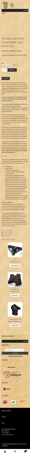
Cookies (4, 416)
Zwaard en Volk (11, 367)
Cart (23, 450)
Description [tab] (6, 78)
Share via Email (8, 235)
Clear (16, 65)
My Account (5, 451)
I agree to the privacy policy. (15, 356)
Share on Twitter (8, 230)
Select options (15, 265)
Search (15, 451)
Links (3, 423)
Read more (15, 295)
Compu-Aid (4, 445)
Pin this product (8, 234)
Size (3, 63)
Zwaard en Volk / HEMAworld (10, 444)
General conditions (6, 410)
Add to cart (12, 70)
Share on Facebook (8, 232)
